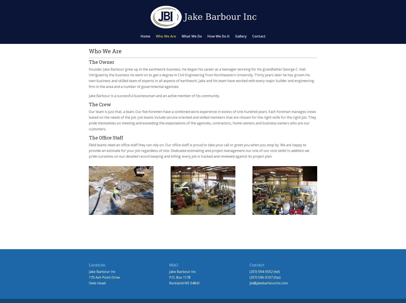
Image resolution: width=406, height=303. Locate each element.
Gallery (241, 37)
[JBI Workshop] (284, 190)
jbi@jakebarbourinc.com (269, 283)
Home (145, 37)
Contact (259, 37)
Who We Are (166, 37)
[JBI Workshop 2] (203, 190)
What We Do (192, 37)
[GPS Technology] (121, 190)
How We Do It (218, 37)
